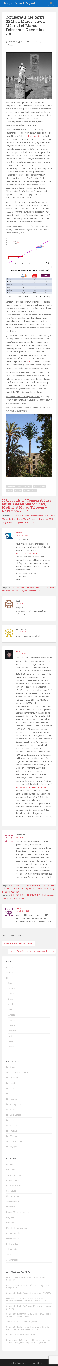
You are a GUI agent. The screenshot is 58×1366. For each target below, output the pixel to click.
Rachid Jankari (12, 1244)
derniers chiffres (35, 136)
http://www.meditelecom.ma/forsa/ (31, 787)
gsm (19, 487)
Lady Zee (10, 1217)
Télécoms (9, 45)
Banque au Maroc (14, 1180)
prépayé (18, 491)
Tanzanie (12, 1046)
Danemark (12, 988)
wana (34, 491)
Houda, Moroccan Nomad (17, 1212)
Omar (23, 42)
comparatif (10, 487)
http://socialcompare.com (27, 553)
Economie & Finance (19, 1072)
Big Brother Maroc (14, 1185)
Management (15, 1104)
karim (18, 908)
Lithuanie (12, 1020)
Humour (13, 1088)
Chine (10, 983)
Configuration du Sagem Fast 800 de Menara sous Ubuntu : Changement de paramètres (28, 1341)
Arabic (12, 1067)
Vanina (19, 532)
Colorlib (27, 1363)
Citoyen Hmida (12, 1201)
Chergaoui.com (12, 1196)
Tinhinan (10, 1254)
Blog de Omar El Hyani (19, 3)
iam (24, 487)
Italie (10, 1009)
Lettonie (11, 1015)
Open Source (15, 1115)
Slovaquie (12, 1030)
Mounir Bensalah (13, 1233)
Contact (9, 972)
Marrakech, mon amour (16, 1228)
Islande (11, 1004)
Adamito (10, 1164)
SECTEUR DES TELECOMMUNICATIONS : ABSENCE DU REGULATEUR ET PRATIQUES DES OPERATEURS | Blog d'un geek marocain (29, 888)
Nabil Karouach (13, 1238)
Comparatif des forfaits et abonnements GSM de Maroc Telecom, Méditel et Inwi (27, 1328)
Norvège (11, 1025)
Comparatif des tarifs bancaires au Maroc (24, 1293)
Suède (10, 1036)
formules (31, 361)
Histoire (13, 1083)
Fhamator (10, 1206)
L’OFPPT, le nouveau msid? (18, 1334)
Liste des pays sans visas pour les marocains (25, 1277)
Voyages (13, 1146)
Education (14, 1077)
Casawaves (11, 1190)
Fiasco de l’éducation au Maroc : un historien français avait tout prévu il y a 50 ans (25, 1299)
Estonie (11, 993)
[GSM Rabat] (29, 75)
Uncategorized (16, 1141)
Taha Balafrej (12, 1249)
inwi (29, 487)
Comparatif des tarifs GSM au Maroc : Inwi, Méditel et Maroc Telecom (28, 1315)
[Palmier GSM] (29, 445)
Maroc (32, 42)
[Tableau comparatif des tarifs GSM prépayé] (29, 286)
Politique (13, 1125)
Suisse (10, 1041)
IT (10, 1093)
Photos (9, 977)
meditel (9, 491)
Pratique (39, 42)
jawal (36, 487)
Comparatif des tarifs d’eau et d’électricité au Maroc (28, 1306)
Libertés (13, 1099)
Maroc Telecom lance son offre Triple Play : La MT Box (28, 1286)
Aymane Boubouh (14, 1175)
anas (18, 651)
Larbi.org (10, 1222)
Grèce (10, 999)
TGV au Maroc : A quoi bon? (18, 1321)
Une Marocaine (13, 1259)
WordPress (45, 1363)
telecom (27, 491)
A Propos (10, 967)
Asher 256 (10, 1169)
